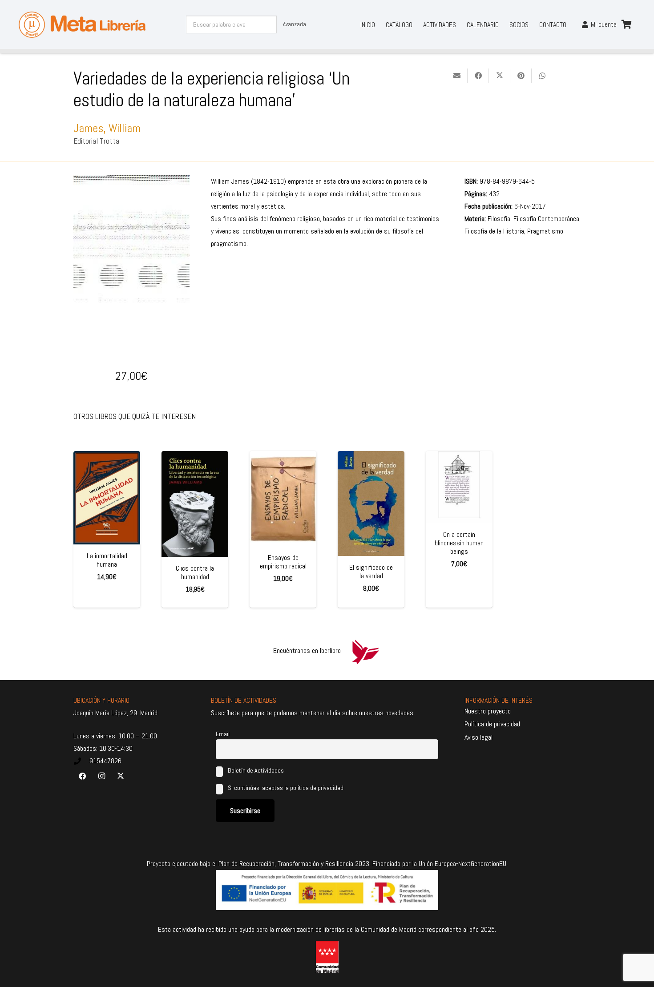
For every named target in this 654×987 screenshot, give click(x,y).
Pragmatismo (545, 231)
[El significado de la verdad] (371, 503)
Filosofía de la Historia (494, 231)
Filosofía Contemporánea (546, 218)
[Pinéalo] (521, 75)
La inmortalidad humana (107, 560)
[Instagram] (101, 776)
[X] (120, 776)
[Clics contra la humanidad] (194, 504)
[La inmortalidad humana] (106, 497)
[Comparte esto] (478, 75)
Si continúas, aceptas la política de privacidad (285, 788)
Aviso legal (478, 737)
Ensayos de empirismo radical (283, 562)
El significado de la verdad (371, 571)
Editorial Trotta (96, 141)
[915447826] (81, 761)
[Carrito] (626, 24)
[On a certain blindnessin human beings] (459, 487)
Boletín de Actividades (255, 770)
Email (223, 734)
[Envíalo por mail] (457, 75)
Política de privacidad (492, 724)
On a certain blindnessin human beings (459, 543)
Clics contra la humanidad (195, 572)
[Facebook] (82, 776)
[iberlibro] (365, 650)
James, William (107, 128)
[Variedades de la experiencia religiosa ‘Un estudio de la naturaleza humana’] (131, 181)
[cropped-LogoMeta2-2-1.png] (82, 24)
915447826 (105, 760)
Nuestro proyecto (487, 711)
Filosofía (499, 218)
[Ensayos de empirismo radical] (283, 498)
